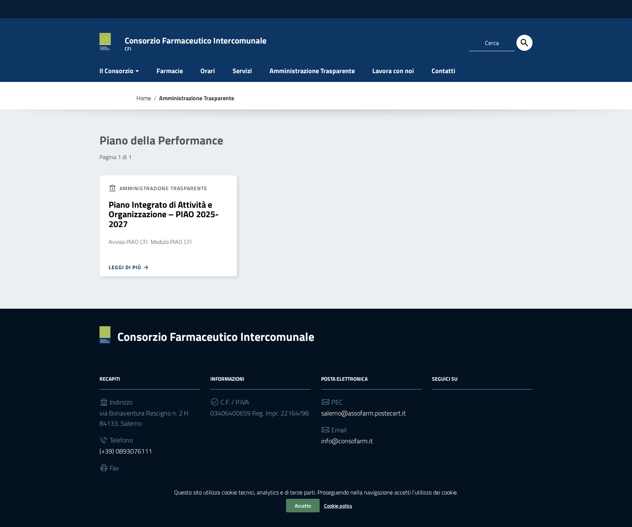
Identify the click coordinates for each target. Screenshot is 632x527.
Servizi (242, 71)
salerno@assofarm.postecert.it (363, 413)
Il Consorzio (116, 71)
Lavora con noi (393, 71)
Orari (207, 71)
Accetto (303, 505)
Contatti (443, 71)
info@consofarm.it (347, 441)
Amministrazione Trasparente (312, 71)
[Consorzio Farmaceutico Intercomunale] (105, 41)
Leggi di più (126, 267)
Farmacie (170, 71)
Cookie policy (338, 505)
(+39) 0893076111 (125, 451)
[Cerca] (524, 43)
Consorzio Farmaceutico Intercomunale (215, 336)
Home (143, 98)
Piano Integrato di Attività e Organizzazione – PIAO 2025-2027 (164, 214)
